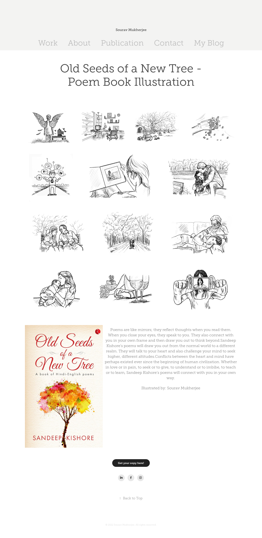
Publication (122, 43)
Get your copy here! (131, 463)
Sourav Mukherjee (131, 30)
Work (48, 43)
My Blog (209, 43)
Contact (169, 43)
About (79, 43)
